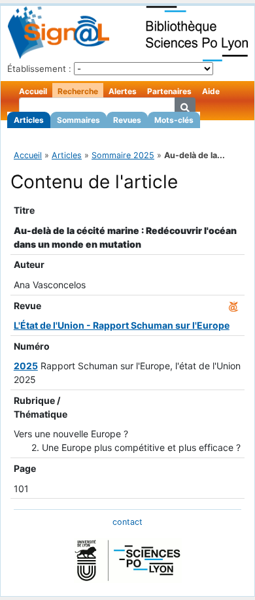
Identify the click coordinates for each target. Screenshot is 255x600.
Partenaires (169, 91)
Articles (29, 120)
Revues (127, 120)
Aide (211, 91)
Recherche (78, 91)
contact (127, 522)
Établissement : (39, 68)
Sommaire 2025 (123, 155)
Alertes (123, 91)
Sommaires (78, 120)
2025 (26, 365)
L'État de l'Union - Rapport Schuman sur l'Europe (122, 325)
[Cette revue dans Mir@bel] (233, 305)
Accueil (33, 91)
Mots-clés (174, 120)
